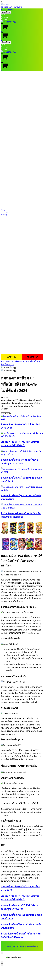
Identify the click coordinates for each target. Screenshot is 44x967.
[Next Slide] (2, 964)
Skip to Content (7, 9)
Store (3, 45)
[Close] (2, 952)
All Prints (4, 47)
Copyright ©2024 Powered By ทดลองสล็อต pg (22, 946)
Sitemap (4, 19)
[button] (22, 414)
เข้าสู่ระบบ (17, 7)
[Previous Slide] (2, 962)
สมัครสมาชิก (6, 7)
